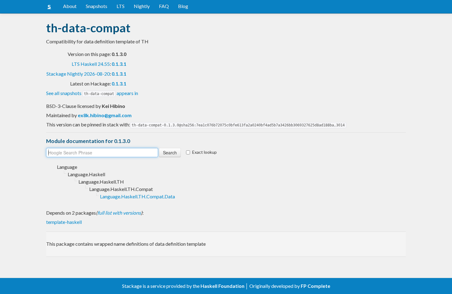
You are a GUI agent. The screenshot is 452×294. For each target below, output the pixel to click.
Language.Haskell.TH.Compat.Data (137, 196)
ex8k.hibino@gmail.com (105, 115)
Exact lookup (204, 152)
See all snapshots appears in (92, 93)
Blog (183, 6)
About (70, 6)
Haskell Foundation (222, 286)
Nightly (142, 6)
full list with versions (119, 213)
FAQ (164, 6)
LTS (121, 6)
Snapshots (96, 6)
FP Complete (315, 286)
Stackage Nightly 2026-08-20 (78, 74)
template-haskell (64, 222)
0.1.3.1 (119, 64)
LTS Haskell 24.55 (91, 64)
